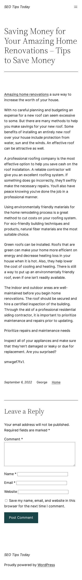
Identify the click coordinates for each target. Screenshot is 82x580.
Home (56, 382)
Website (10, 492)
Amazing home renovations (26, 94)
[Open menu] (75, 7)
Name (10, 474)
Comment (13, 439)
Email (9, 483)
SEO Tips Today (17, 7)
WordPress (46, 565)
